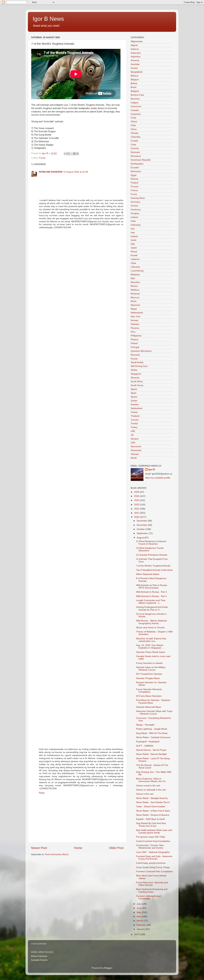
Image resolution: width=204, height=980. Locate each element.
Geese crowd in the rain (148, 785)
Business (135, 99)
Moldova (135, 290)
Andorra (135, 49)
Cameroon (136, 106)
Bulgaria (135, 91)
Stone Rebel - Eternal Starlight (151, 754)
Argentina (135, 56)
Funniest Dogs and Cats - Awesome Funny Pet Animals (154, 857)
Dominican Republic (141, 160)
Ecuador (135, 167)
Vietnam (135, 454)
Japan (134, 248)
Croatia (134, 141)
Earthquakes (137, 164)
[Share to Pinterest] (77, 153)
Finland (134, 183)
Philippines (136, 335)
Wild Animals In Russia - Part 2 (151, 592)
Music (134, 301)
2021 (137, 513)
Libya (133, 263)
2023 (137, 504)
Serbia (134, 370)
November (142, 525)
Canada (135, 110)
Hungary (135, 213)
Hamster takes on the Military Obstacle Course (151, 668)
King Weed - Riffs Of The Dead (151, 733)
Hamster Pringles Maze (148, 678)
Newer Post (39, 848)
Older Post (116, 848)
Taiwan (134, 412)
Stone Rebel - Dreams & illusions (152, 815)
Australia (135, 64)
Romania (135, 355)
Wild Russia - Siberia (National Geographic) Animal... (151, 621)
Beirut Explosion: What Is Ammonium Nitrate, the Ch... (151, 780)
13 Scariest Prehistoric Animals (151, 555)
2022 (137, 509)
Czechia (135, 148)
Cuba (133, 144)
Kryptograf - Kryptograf (147, 741)
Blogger (108, 968)
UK (132, 435)
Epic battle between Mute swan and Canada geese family (154, 831)
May (139, 912)
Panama (135, 328)
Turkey (134, 427)
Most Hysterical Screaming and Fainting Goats (152, 890)
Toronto (134, 420)
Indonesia (136, 225)
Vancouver (136, 446)
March (140, 920)
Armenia (135, 60)
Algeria (134, 45)
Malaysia (135, 274)
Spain (133, 393)
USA (133, 442)
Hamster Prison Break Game (150, 652)
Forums (134, 186)
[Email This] (65, 153)
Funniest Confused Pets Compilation (154, 871)
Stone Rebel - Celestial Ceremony (153, 737)
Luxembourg (137, 271)
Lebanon (135, 259)
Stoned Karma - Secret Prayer (151, 750)
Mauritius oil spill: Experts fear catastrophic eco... (151, 639)
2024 (137, 500)
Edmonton (136, 171)
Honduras (136, 209)
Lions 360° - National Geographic (153, 852)
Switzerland (136, 408)
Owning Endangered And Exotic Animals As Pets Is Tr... (152, 608)
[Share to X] (71, 153)
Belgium (135, 79)
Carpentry (136, 114)
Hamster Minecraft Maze (148, 707)
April (139, 916)
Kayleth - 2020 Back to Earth (150, 819)
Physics (134, 339)
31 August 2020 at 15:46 (75, 172)
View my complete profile (157, 478)
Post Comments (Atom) (57, 854)
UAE (133, 431)
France (134, 190)
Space (134, 389)
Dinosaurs (136, 156)
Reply (42, 793)
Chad (133, 118)
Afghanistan (137, 41)
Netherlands (137, 312)
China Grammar (39, 956)
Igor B (151, 469)
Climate (134, 133)
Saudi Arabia (137, 362)
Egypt (133, 175)
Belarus (134, 76)
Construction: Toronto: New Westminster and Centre (150, 846)
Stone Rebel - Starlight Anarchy (152, 798)
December (142, 521)
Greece (134, 206)
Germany (135, 202)
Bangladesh (137, 72)
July (139, 904)
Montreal (135, 293)
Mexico (134, 286)
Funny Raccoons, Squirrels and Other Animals (152, 883)
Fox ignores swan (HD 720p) (150, 837)
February (142, 925)
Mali (133, 278)
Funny (42, 158)
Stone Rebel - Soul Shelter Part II (153, 802)
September (143, 533)
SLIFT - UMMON (144, 746)
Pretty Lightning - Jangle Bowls (151, 729)
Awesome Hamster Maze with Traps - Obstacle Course (154, 712)
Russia (134, 358)
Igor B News (48, 18)
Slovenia (135, 377)
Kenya (134, 251)
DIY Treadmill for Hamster (149, 674)
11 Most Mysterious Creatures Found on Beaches (151, 542)
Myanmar (135, 305)
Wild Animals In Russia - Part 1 (151, 596)
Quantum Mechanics (141, 351)
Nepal (134, 309)
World (134, 458)
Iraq (133, 232)
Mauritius (135, 282)
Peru (133, 332)
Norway (134, 320)
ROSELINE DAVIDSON (50, 172)
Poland (134, 343)
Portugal (135, 347)
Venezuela (136, 450)
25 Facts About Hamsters (149, 696)
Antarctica (136, 53)
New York (135, 316)
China (134, 129)
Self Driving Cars (139, 366)
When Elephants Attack (147, 574)
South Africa (137, 381)
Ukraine (134, 439)
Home (78, 848)
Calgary (134, 102)
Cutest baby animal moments (151, 863)
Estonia (134, 179)
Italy (133, 244)
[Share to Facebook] (74, 153)
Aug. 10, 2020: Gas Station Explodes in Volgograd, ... (150, 646)
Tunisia (134, 423)
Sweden (135, 404)
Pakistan (135, 324)
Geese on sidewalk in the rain (151, 790)
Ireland (134, 236)
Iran (133, 229)
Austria (134, 68)
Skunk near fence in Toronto (150, 627)
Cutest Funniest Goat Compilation (153, 841)
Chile (133, 125)
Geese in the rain (144, 794)
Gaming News (138, 198)
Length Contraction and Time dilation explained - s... (150, 601)
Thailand (135, 416)
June (139, 908)
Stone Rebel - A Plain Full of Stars (153, 811)
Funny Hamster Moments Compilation (149, 690)
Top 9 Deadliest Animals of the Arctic (154, 570)
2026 (137, 492)
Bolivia (134, 83)
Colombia (135, 137)
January (141, 929)
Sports (134, 397)
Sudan (134, 400)
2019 (137, 934)
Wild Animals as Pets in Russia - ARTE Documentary (152, 586)
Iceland (134, 217)
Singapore (136, 374)
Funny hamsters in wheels (149, 663)
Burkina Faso (137, 95)
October (141, 529)
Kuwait (134, 255)
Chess (134, 121)
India (133, 221)
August (140, 537)
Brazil (133, 87)
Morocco (135, 297)
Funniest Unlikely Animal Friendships (148, 897)
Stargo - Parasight (145, 725)
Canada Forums (39, 960)
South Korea (137, 385)
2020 (137, 517)
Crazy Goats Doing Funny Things (153, 867)
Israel (133, 240)
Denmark (135, 152)
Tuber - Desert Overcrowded (150, 806)
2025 (137, 496)
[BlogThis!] (68, 153)
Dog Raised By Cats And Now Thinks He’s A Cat (151, 824)
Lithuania (135, 267)
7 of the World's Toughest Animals (153, 566)
